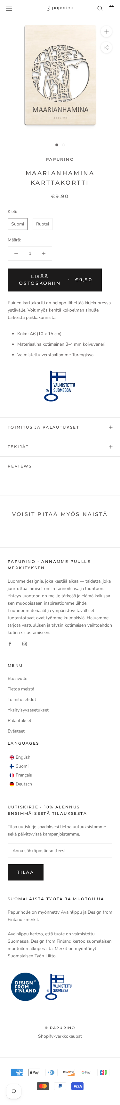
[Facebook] (10, 643)
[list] (21, 771)
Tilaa (25, 872)
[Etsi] (100, 8)
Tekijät (18, 446)
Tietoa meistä (21, 689)
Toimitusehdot (22, 699)
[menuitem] (20, 757)
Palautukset (19, 721)
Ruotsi (42, 224)
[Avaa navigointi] (9, 8)
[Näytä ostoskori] (111, 8)
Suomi (17, 224)
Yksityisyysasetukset (28, 710)
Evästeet (16, 731)
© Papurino (60, 1028)
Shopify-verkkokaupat (60, 1036)
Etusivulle (17, 678)
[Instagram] (24, 643)
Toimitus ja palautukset (43, 427)
